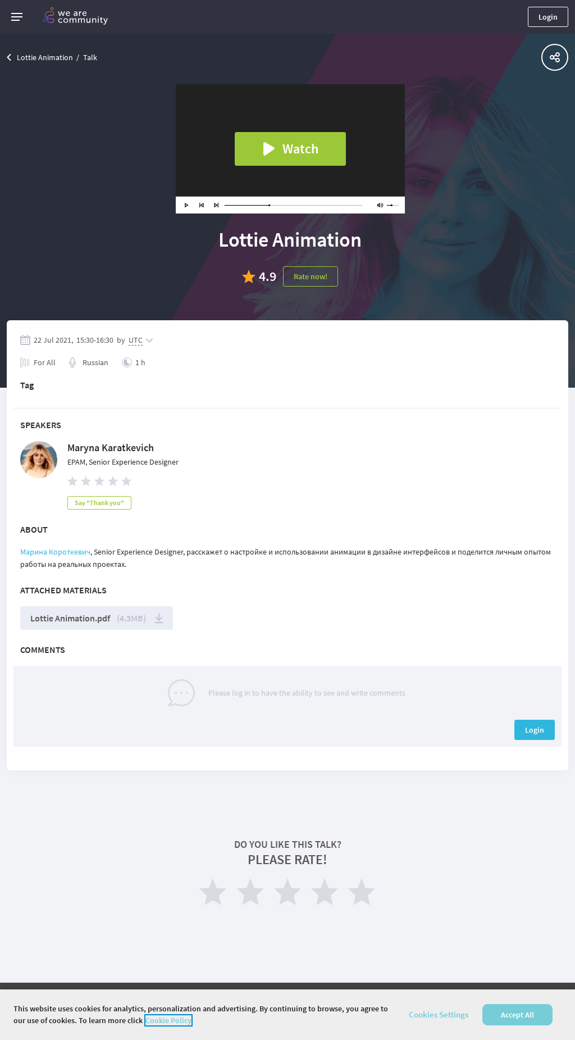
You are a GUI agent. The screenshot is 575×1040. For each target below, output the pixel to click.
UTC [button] (136, 340)
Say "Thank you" (99, 502)
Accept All (517, 1015)
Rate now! (310, 276)
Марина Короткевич (55, 552)
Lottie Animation (45, 57)
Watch (300, 148)
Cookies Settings (438, 1014)
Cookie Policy (168, 1020)
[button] (17, 17)
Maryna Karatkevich (110, 447)
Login (548, 17)
